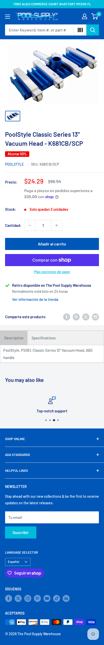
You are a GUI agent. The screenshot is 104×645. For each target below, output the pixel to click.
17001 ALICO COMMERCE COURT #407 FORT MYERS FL (52, 4)
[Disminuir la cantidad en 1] (29, 225)
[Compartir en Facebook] (66, 316)
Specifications (44, 338)
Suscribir (21, 532)
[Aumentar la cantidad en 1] (56, 225)
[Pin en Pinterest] (76, 316)
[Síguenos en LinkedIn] (66, 598)
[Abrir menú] (7, 17)
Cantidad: (13, 225)
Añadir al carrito (52, 243)
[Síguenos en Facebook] (8, 598)
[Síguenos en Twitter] (18, 598)
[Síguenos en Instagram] (27, 598)
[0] (95, 16)
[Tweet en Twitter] (85, 316)
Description (13, 338)
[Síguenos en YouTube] (46, 598)
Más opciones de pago (52, 271)
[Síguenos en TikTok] (56, 598)
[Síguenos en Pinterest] (37, 598)
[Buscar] (92, 29)
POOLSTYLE (14, 164)
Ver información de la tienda (35, 299)
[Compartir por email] (95, 316)
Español (13, 562)
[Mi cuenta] (84, 16)
